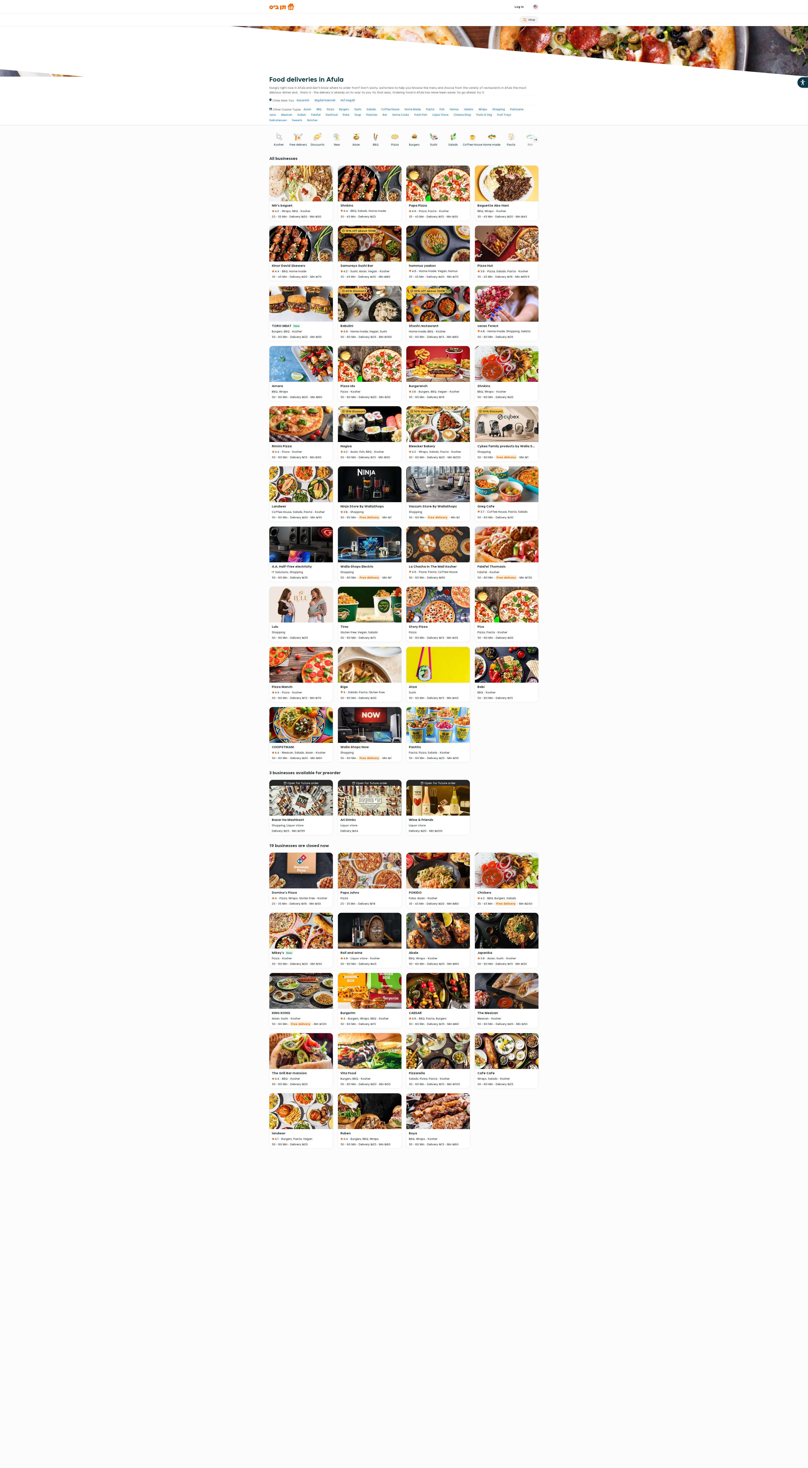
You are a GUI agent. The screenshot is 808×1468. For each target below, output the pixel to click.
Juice (272, 115)
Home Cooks (400, 115)
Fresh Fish (420, 115)
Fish (442, 109)
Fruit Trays (504, 115)
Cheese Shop (462, 115)
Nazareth (303, 100)
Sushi (357, 109)
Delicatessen (278, 120)
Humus (454, 109)
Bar (385, 115)
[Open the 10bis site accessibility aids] (802, 82)
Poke (346, 115)
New (337, 144)
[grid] (404, 636)
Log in (519, 7)
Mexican (286, 115)
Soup (358, 115)
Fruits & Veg (484, 115)
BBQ (319, 109)
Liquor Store (440, 115)
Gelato (468, 109)
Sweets (297, 120)
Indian (302, 115)
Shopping (498, 109)
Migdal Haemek (325, 100)
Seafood (332, 115)
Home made (491, 144)
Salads (371, 109)
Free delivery (298, 144)
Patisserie (517, 109)
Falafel (315, 115)
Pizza (330, 109)
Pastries (371, 115)
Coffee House (390, 109)
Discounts (317, 144)
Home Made (413, 109)
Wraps (482, 109)
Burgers (344, 109)
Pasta (430, 109)
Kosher (279, 144)
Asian (307, 109)
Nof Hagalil (348, 100)
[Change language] (535, 6)
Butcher (312, 120)
